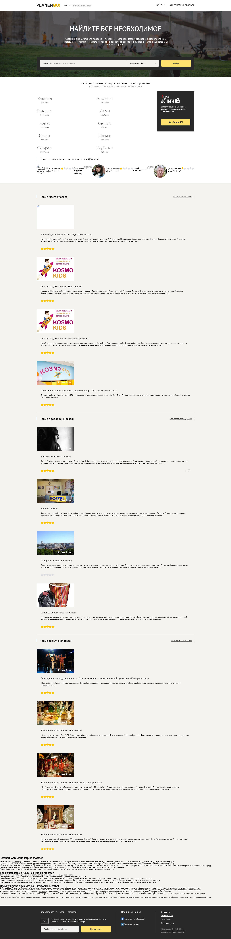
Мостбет (15, 862)
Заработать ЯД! (176, 122)
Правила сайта (167, 915)
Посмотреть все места (182, 197)
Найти (176, 63)
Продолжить (96, 929)
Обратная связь (167, 923)
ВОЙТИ (160, 5)
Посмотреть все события (181, 640)
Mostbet (42, 891)
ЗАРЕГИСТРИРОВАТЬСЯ (182, 5)
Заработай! (166, 919)
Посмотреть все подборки (181, 419)
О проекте (165, 912)
